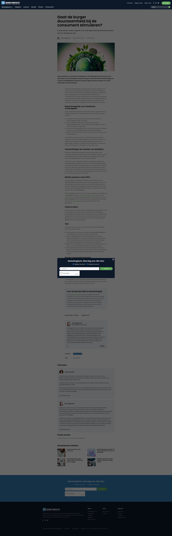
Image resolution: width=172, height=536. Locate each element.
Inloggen (166, 3)
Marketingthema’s (7, 7)
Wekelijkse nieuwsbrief (93, 264)
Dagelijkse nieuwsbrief (79, 264)
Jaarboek (33, 7)
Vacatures (26, 7)
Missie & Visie (148, 3)
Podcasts (40, 7)
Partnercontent (49, 7)
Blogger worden (139, 3)
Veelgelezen (18, 7)
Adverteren (130, 3)
